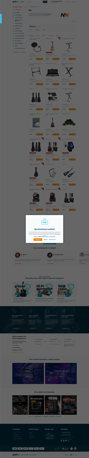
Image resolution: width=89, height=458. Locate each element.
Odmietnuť (45, 239)
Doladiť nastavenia (52, 239)
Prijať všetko (38, 239)
